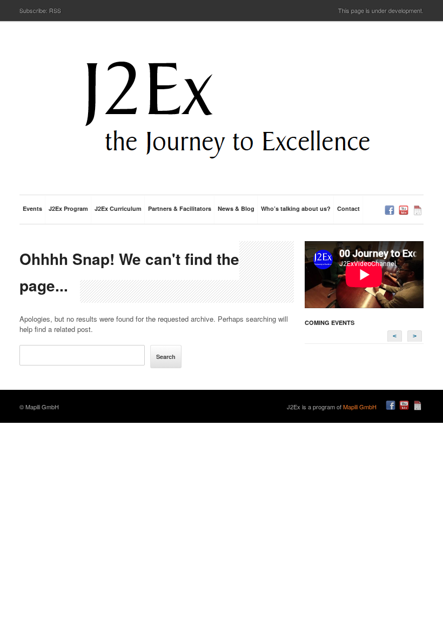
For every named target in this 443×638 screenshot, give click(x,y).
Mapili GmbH (360, 406)
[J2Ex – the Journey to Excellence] (227, 111)
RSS (55, 10)
